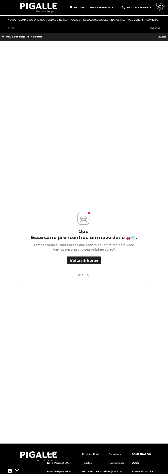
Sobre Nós (115, 454)
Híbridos (154, 28)
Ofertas (39, 20)
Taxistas (87, 463)
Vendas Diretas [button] (57, 20)
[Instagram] (18, 471)
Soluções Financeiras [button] (110, 20)
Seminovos (26, 20)
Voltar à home (84, 260)
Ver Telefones (137, 7)
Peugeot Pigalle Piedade (92, 7)
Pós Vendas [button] (136, 20)
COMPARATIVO (141, 454)
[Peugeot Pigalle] (38, 8)
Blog (11, 28)
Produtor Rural (90, 454)
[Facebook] (11, 471)
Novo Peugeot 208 (58, 463)
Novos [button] (12, 20)
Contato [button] (152, 20)
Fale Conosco (117, 463)
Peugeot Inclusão (82, 20)
